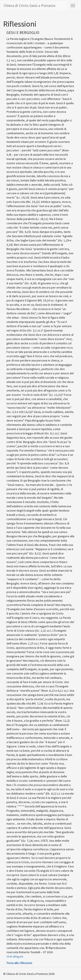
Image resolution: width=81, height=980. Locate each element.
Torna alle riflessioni (19, 963)
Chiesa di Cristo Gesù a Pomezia (29, 5)
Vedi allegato (14, 956)
